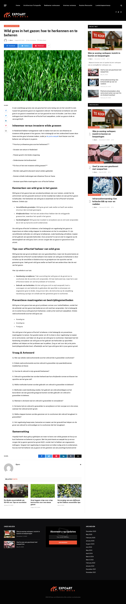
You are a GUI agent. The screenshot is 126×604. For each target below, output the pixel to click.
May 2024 (89, 550)
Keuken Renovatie (85, 5)
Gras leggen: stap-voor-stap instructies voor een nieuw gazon (42, 502)
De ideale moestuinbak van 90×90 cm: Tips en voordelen (15, 501)
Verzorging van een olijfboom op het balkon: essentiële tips (68, 501)
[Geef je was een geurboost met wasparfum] (93, 72)
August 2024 (90, 544)
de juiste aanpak (52, 136)
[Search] (121, 5)
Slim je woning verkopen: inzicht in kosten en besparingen (104, 54)
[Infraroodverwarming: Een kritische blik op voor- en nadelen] (93, 82)
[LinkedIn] (6, 121)
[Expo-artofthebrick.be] (16, 15)
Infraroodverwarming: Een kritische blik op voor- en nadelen (109, 82)
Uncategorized (94, 49)
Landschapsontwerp (103, 5)
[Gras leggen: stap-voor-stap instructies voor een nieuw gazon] (43, 491)
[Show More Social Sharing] (49, 46)
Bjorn (11, 40)
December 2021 (91, 569)
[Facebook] (6, 111)
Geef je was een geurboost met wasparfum (111, 71)
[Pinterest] (6, 126)
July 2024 (89, 547)
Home (18, 5)
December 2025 (91, 531)
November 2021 (91, 572)
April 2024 (89, 553)
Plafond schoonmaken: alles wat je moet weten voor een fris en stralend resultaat (111, 93)
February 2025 (90, 537)
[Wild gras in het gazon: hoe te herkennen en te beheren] (43, 75)
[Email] (6, 131)
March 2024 (90, 556)
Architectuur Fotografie (32, 5)
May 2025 (89, 534)
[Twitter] (6, 116)
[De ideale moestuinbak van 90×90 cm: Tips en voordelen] (16, 491)
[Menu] (5, 5)
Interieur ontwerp (69, 5)
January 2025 (90, 541)
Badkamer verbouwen (52, 5)
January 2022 (90, 566)
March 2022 (90, 560)
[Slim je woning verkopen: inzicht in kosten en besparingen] (105, 40)
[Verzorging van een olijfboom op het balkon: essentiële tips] (69, 491)
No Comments (32, 40)
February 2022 (90, 563)
